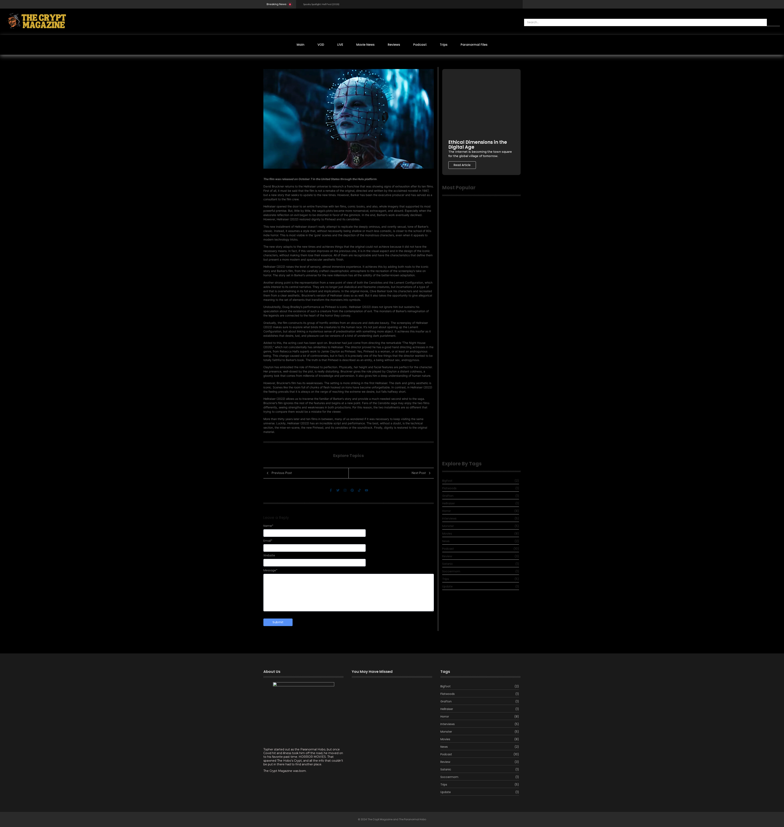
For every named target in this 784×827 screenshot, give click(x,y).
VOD (320, 44)
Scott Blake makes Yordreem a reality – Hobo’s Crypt (479, 446)
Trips (444, 44)
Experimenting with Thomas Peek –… (382, 690)
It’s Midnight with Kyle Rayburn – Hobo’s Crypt (480, 347)
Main (300, 44)
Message (270, 570)
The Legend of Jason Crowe (375, 726)
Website (269, 555)
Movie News (365, 44)
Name (268, 525)
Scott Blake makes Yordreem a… (379, 710)
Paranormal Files (474, 44)
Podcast (420, 44)
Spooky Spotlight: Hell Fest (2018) (321, 4)
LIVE (340, 44)
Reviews (394, 44)
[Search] (773, 22)
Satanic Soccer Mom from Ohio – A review (475, 271)
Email (267, 540)
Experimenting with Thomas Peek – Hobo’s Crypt (475, 423)
